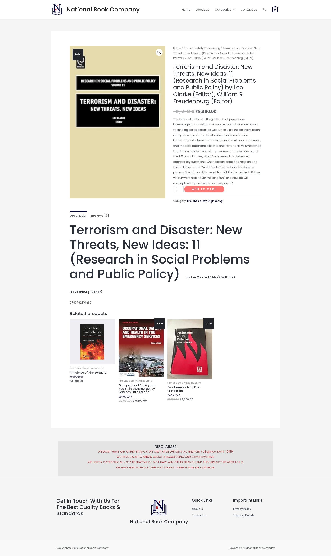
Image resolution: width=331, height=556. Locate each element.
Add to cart (204, 189)
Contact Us (249, 9)
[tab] (78, 215)
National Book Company (103, 9)
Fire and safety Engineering (202, 48)
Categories (223, 9)
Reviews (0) (100, 216)
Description (78, 216)
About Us (202, 9)
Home (186, 9)
